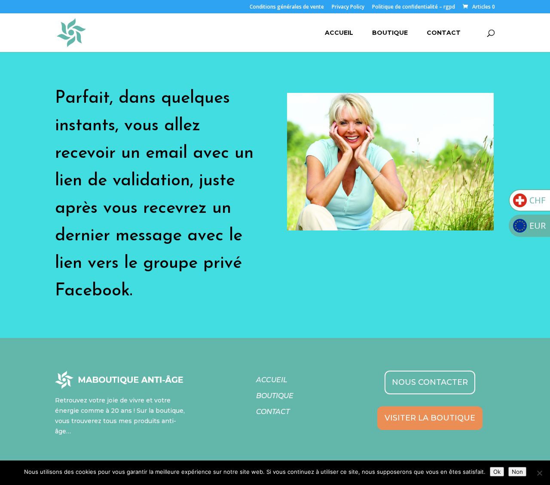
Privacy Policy (348, 7)
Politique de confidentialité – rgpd (413, 7)
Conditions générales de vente (287, 7)
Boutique (390, 33)
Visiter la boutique (430, 418)
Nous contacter (430, 382)
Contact (444, 33)
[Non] (539, 473)
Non (517, 471)
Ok (497, 471)
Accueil (339, 33)
